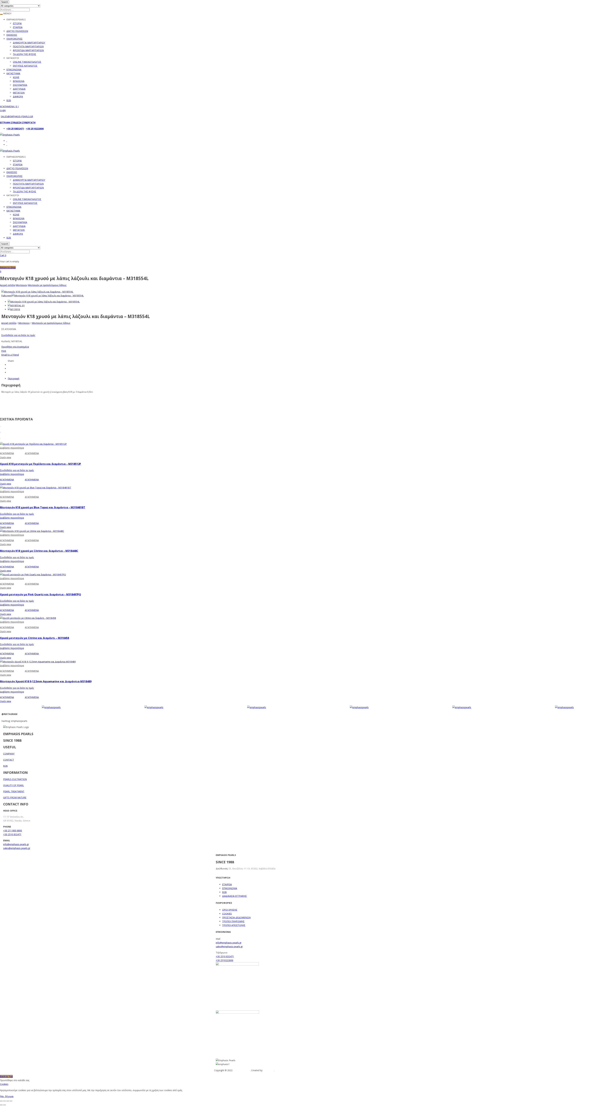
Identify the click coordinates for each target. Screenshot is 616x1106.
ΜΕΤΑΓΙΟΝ (19, 92)
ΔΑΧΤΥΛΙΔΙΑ (19, 88)
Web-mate (268, 1070)
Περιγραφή (13, 378)
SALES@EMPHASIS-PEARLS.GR (17, 116)
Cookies (4, 1084)
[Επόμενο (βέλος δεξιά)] (4, 1104)
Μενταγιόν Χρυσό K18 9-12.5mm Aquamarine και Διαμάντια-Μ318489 (45, 681)
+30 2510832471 (15, 128)
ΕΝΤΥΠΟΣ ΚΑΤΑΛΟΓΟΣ (25, 65)
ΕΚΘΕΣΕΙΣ (11, 34)
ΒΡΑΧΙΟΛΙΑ (18, 81)
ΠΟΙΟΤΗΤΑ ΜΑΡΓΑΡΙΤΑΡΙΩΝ (28, 46)
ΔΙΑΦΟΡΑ (18, 96)
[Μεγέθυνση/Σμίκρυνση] (1, 1101)
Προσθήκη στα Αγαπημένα (15, 346)
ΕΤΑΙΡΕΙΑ (17, 27)
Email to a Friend (10, 354)
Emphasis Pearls (241, 1070)
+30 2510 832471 (12, 834)
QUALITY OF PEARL (13, 785)
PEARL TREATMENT (13, 791)
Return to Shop (8, 267)
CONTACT (8, 759)
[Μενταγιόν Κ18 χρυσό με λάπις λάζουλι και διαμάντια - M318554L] (44, 301)
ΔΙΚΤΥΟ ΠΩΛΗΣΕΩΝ (17, 31)
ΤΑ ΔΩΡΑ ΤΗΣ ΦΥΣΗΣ (24, 54)
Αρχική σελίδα (7, 285)
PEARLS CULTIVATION (15, 779)
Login (3, 110)
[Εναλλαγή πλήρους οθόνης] (4, 1101)
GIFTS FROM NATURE (14, 797)
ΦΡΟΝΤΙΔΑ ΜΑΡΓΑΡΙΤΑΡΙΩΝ (28, 50)
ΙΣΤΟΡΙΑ (17, 23)
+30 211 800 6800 (12, 830)
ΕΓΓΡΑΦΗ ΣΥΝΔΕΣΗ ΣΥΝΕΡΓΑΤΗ (17, 122)
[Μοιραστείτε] (7, 1101)
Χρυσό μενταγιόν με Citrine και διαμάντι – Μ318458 (34, 638)
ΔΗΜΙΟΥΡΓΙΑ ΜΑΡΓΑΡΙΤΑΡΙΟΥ (29, 42)
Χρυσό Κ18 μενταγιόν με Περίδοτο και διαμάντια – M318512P (40, 464)
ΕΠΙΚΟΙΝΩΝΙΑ (13, 69)
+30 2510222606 (35, 128)
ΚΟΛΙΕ (16, 77)
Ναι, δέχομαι (6, 1096)
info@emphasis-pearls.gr (16, 844)
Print (3, 350)
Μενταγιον (21, 285)
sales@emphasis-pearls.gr (16, 848)
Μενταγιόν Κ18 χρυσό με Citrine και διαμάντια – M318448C (39, 551)
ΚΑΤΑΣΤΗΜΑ (13, 73)
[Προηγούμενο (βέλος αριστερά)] (1, 1104)
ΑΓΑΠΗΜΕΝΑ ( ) (9, 106)
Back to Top (6, 1076)
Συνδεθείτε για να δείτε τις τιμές (18, 335)
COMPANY (8, 753)
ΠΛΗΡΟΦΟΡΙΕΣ (14, 38)
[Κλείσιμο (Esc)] (11, 1101)
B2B (8, 100)
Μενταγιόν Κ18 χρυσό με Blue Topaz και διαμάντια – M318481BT (42, 507)
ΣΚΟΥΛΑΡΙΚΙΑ (20, 84)
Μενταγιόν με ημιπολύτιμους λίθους (47, 285)
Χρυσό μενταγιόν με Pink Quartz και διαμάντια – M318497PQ (40, 594)
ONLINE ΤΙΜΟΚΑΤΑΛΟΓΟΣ (27, 61)
